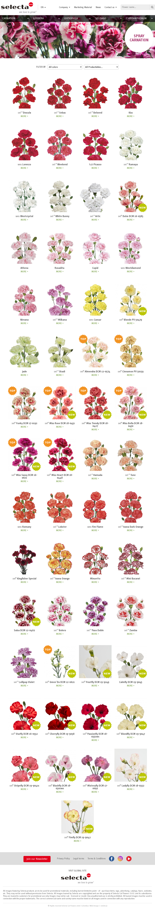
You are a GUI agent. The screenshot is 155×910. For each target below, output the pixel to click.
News (98, 7)
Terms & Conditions (96, 858)
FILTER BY (41, 67)
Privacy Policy (63, 858)
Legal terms (78, 858)
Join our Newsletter (37, 859)
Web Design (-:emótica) (98, 906)
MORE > (24, 116)
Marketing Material (83, 7)
